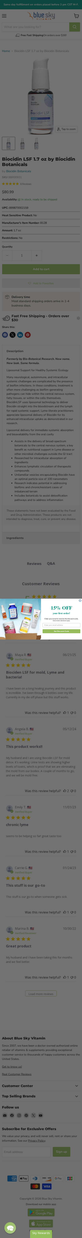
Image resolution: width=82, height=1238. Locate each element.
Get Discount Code (61, 631)
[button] (10, 1228)
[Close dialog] (80, 600)
